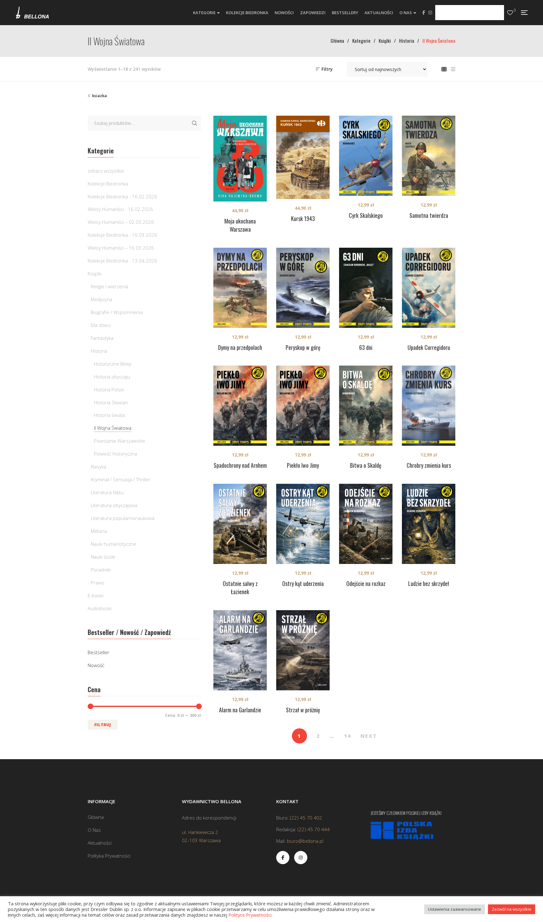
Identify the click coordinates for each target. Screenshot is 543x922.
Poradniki (101, 569)
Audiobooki (100, 608)
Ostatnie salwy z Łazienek (240, 587)
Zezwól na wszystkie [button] (511, 909)
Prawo (97, 582)
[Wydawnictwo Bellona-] (32, 12)
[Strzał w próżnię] (303, 650)
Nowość (96, 665)
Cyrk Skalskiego (366, 215)
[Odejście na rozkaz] (365, 524)
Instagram (430, 12)
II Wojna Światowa (112, 428)
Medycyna (101, 299)
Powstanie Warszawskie (119, 441)
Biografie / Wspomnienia (117, 312)
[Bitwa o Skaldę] (365, 406)
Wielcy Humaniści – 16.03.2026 (121, 248)
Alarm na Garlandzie (240, 710)
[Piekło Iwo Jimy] (303, 406)
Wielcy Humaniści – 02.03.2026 (121, 222)
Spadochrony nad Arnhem (240, 465)
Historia (99, 351)
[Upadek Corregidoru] (428, 288)
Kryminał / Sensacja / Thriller (121, 479)
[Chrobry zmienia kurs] (428, 406)
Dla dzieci (101, 325)
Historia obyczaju (112, 376)
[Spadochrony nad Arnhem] (240, 406)
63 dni (365, 347)
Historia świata (109, 415)
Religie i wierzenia (109, 286)
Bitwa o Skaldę (365, 465)
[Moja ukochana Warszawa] (240, 159)
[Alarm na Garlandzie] (240, 650)
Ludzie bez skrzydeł (428, 583)
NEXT (368, 735)
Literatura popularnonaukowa (122, 518)
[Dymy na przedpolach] (240, 288)
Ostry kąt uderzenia (303, 583)
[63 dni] (365, 288)
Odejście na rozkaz (366, 583)
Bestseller (98, 652)
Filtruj (102, 724)
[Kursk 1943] (303, 157)
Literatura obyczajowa (114, 505)
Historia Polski (109, 389)
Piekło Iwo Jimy (303, 465)
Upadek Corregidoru (429, 347)
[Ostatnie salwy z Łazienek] (240, 524)
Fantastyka (102, 338)
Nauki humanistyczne (113, 544)
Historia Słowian (111, 402)
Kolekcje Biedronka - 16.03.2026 (122, 235)
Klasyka (98, 466)
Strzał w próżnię (303, 710)
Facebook (423, 12)
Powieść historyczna (115, 453)
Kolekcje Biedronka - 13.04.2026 (122, 260)
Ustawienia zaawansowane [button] (454, 909)
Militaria (99, 531)
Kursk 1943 (303, 218)
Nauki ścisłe (103, 557)
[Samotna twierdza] (428, 156)
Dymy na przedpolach (240, 347)
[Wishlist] (510, 13)
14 (347, 735)
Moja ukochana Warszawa (240, 225)
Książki (94, 273)
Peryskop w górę (303, 347)
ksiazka (99, 95)
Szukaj (194, 123)
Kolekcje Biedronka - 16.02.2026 (122, 196)
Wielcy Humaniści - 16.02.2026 (120, 209)
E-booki (95, 595)
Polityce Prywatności (250, 915)
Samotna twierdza (428, 215)
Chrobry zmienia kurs (429, 465)
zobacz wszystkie (106, 171)
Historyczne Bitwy (112, 364)
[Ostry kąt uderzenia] (303, 524)
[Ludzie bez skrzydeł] (428, 524)
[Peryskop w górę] (303, 288)
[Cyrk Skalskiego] (365, 156)
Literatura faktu (107, 492)
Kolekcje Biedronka (108, 183)
